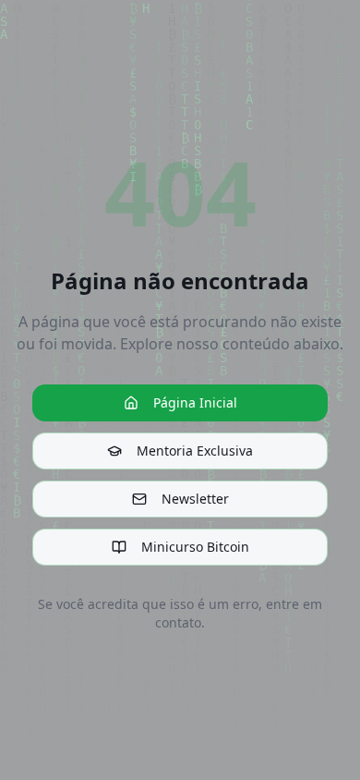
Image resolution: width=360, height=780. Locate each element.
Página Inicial (195, 402)
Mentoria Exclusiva (195, 450)
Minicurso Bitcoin (195, 546)
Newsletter (195, 498)
